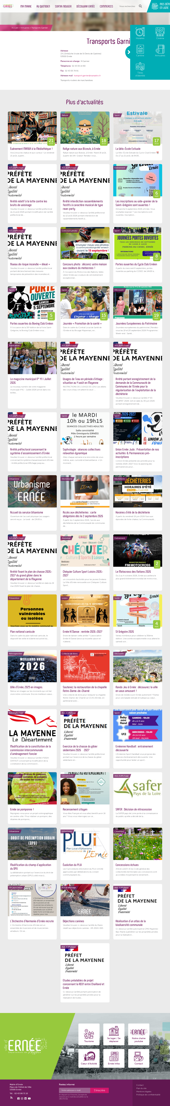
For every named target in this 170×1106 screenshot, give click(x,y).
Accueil (15, 28)
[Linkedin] (25, 1098)
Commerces (106, 6)
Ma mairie (26, 6)
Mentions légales (143, 1091)
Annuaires (24, 28)
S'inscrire (99, 1090)
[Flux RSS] (11, 1097)
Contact (139, 1085)
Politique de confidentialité (148, 1094)
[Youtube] (29, 1098)
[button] (140, 6)
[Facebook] (18, 1098)
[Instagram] (22, 1098)
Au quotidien (43, 6)
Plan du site (141, 1088)
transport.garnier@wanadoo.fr (87, 75)
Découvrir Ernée (86, 6)
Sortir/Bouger (63, 6)
